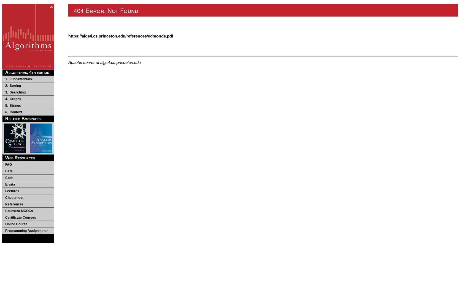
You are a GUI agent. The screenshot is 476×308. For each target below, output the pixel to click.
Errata (10, 184)
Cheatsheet (14, 198)
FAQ (8, 165)
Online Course (16, 224)
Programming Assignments (26, 231)
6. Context (13, 112)
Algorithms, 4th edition (27, 72)
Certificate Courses (20, 217)
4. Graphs (13, 99)
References (14, 204)
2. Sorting (13, 86)
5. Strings (13, 106)
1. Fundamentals (18, 79)
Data (9, 171)
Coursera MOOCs (19, 211)
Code (9, 178)
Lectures (12, 191)
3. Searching (15, 92)
